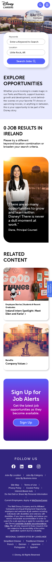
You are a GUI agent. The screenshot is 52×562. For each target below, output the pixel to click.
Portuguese (19, 547)
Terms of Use (30, 484)
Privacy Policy (15, 487)
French (10, 544)
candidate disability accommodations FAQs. (26, 524)
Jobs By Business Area (26, 478)
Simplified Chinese (12, 541)
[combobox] (26, 52)
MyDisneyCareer (39, 500)
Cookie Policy (32, 487)
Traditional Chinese (35, 541)
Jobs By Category (34, 475)
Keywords (13, 37)
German (22, 544)
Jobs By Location (13, 475)
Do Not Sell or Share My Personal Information (26, 494)
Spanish (34, 547)
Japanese (35, 544)
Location (13, 47)
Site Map (15, 484)
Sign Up (26, 422)
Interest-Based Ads (24, 491)
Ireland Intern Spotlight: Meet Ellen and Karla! (23, 312)
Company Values (15, 363)
